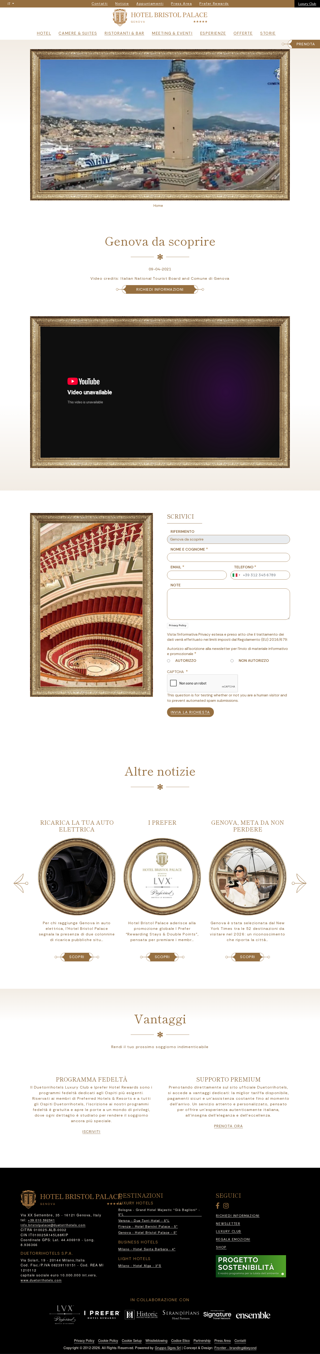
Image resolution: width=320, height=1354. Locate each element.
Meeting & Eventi (172, 33)
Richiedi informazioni (160, 289)
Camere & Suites (78, 33)
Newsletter (228, 1224)
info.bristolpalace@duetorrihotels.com (53, 1225)
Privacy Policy (177, 625)
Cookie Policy (108, 1340)
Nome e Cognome (188, 549)
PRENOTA (306, 44)
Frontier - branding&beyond (235, 1347)
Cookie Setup (132, 1340)
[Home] (160, 18)
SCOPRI (74, 956)
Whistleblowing (156, 1340)
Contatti (240, 1340)
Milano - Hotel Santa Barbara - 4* (147, 1249)
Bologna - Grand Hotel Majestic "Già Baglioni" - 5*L (159, 1212)
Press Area (222, 1340)
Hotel (44, 33)
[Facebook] (218, 1206)
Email (176, 567)
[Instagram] (226, 1206)
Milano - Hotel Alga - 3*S (139, 1265)
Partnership (202, 1340)
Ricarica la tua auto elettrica (75, 825)
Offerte (243, 33)
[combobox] (236, 575)
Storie (268, 33)
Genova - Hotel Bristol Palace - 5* (147, 1232)
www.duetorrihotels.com (41, 1280)
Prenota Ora (228, 1126)
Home (158, 205)
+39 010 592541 (41, 1220)
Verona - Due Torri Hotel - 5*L (144, 1220)
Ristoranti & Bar (124, 33)
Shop (221, 1247)
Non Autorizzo (254, 660)
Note (176, 585)
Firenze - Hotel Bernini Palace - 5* (148, 1226)
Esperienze (213, 33)
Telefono (243, 567)
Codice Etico (180, 1340)
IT (9, 4)
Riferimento (182, 531)
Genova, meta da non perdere (245, 825)
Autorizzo (185, 660)
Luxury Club (307, 4)
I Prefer (160, 822)
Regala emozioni (233, 1239)
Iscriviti (91, 1131)
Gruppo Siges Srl (168, 1347)
